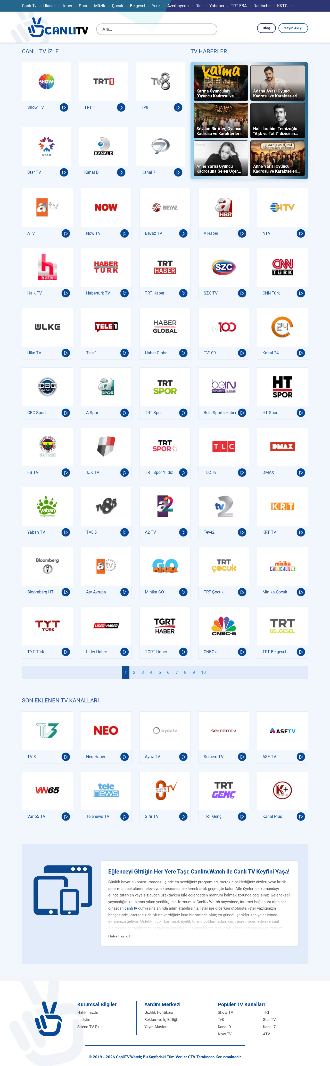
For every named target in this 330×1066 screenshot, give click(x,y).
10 (203, 672)
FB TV (32, 472)
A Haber (211, 233)
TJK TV (92, 472)
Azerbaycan (178, 5)
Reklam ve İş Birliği (160, 1019)
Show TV (35, 107)
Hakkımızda (87, 1012)
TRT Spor (153, 412)
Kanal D (91, 172)
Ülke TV (34, 352)
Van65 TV (36, 816)
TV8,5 (91, 532)
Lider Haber (96, 651)
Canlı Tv (29, 5)
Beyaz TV (153, 233)
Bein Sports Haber (220, 412)
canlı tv (131, 908)
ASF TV (269, 756)
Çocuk (117, 5)
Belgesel (137, 5)
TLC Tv (210, 472)
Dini (199, 5)
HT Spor (269, 412)
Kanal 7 (148, 172)
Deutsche (261, 5)
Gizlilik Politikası (158, 1012)
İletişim (83, 1019)
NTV (266, 233)
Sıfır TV (152, 816)
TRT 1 (89, 107)
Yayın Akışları (156, 1027)
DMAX (268, 472)
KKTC (282, 5)
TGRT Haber (156, 651)
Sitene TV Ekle (90, 1027)
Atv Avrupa (96, 592)
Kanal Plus (272, 816)
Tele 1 (91, 352)
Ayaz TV (152, 756)
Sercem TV (214, 756)
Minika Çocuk (274, 592)
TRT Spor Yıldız (159, 472)
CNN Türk (271, 293)
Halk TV (34, 293)
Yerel (156, 5)
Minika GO (154, 592)
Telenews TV (97, 816)
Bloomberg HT (40, 592)
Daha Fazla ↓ (119, 936)
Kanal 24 (270, 352)
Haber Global (157, 352)
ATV (31, 233)
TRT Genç (212, 816)
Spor (83, 5)
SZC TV (211, 293)
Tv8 (145, 107)
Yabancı (216, 5)
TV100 (210, 352)
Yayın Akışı (293, 28)
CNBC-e (210, 651)
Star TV (34, 172)
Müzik (99, 5)
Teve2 (209, 532)
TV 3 (31, 756)
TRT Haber (154, 293)
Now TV (93, 233)
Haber (66, 5)
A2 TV (150, 532)
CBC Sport (36, 412)
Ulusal (49, 5)
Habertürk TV (98, 293)
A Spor (92, 412)
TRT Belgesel (274, 651)
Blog (266, 28)
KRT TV (269, 532)
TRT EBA (239, 5)
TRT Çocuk (214, 592)
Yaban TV (36, 532)
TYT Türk (35, 651)
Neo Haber (95, 756)
